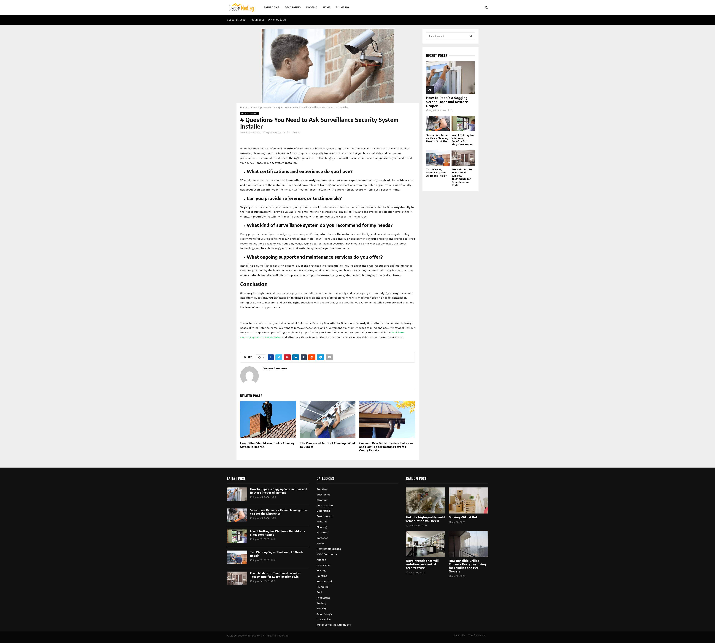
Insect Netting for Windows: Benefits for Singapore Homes (463, 140)
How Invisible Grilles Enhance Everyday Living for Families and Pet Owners (467, 566)
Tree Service (324, 619)
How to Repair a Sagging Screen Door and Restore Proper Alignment (278, 490)
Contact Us (258, 20)
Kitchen (321, 559)
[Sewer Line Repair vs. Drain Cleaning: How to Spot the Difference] (437, 123)
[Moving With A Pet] (468, 500)
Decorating (293, 7)
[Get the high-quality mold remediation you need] (425, 500)
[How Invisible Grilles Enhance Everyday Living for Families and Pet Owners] (468, 544)
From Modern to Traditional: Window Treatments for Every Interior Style (462, 177)
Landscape (323, 565)
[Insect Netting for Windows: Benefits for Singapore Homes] (463, 123)
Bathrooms (271, 7)
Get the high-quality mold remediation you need (425, 519)
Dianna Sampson (252, 132)
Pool (319, 592)
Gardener (322, 538)
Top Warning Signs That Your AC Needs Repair (436, 172)
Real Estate (323, 597)
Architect (322, 489)
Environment (325, 516)
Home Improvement (249, 113)
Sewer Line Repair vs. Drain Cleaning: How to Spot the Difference (279, 511)
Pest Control (324, 581)
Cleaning (322, 500)
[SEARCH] (471, 36)
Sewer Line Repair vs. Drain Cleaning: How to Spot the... (437, 138)
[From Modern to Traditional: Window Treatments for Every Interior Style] (463, 158)
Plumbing (342, 7)
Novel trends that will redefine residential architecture (422, 564)
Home (326, 7)
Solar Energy (324, 614)
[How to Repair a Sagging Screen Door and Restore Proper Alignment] (450, 77)
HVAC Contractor (327, 554)
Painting (322, 576)
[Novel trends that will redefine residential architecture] (425, 544)
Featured (322, 521)
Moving (321, 570)
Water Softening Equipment (334, 624)
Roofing (311, 7)
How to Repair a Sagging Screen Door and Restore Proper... (447, 101)
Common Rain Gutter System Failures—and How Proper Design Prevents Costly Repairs (386, 446)
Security (321, 608)
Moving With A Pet (463, 517)
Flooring (322, 527)
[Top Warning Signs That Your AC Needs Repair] (437, 158)
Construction (325, 505)
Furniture (322, 532)
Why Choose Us (277, 20)
